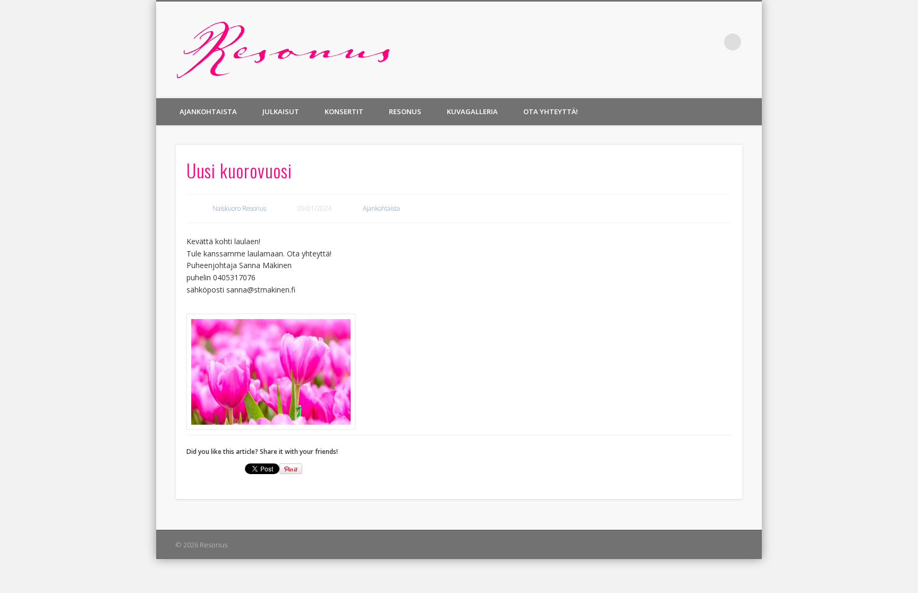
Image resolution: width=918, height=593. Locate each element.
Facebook (710, 41)
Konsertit (344, 111)
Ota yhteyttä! (550, 111)
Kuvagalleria (472, 111)
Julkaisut (280, 111)
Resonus (405, 111)
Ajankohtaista (208, 111)
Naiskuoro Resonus (239, 208)
